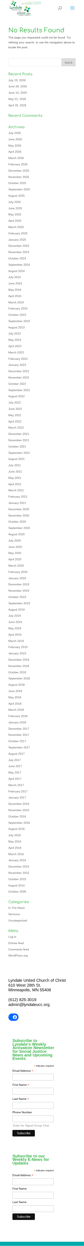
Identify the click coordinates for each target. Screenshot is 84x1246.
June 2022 (15, 408)
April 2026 (14, 151)
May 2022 (14, 415)
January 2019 (17, 653)
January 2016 (17, 860)
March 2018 (16, 709)
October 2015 (17, 879)
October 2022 (17, 383)
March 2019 (16, 641)
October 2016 (17, 816)
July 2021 (14, 465)
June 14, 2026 (17, 92)
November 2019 (18, 590)
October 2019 (17, 597)
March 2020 (16, 565)
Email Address (22, 1071)
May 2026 (14, 145)
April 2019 (14, 634)
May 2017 (14, 772)
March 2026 (16, 158)
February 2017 (18, 791)
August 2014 (16, 885)
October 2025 (17, 183)
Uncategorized (17, 920)
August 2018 (16, 684)
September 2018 (19, 678)
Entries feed (16, 943)
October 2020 (17, 521)
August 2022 (16, 396)
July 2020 (14, 540)
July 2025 (14, 202)
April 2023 (14, 346)
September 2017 (19, 747)
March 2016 (16, 854)
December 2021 (18, 433)
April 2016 (14, 847)
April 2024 (14, 296)
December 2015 (18, 866)
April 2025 (14, 220)
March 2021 (16, 490)
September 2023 (19, 321)
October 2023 (17, 314)
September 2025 (19, 189)
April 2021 (14, 484)
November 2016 (18, 810)
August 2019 (16, 609)
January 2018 (17, 722)
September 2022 (19, 390)
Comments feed (18, 949)
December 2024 (18, 245)
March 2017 (16, 785)
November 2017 (18, 734)
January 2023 (17, 364)
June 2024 (15, 283)
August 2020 (16, 534)
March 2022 (16, 427)
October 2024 (17, 258)
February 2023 (18, 358)
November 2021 (18, 440)
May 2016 (14, 841)
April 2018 (14, 703)
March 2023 (16, 352)
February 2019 (18, 647)
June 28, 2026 (17, 86)
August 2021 (16, 459)
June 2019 (15, 622)
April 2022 (14, 421)
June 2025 (15, 208)
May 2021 (14, 477)
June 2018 (15, 691)
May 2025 (14, 214)
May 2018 (14, 697)
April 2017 (14, 778)
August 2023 (16, 327)
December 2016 (18, 803)
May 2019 (14, 628)
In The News (16, 907)
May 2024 (14, 289)
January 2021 (17, 503)
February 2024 (18, 308)
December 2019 (18, 584)
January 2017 (17, 797)
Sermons (14, 914)
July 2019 (14, 615)
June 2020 (15, 546)
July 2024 (14, 277)
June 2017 (15, 766)
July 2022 (14, 402)
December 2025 (18, 170)
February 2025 (18, 233)
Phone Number (22, 1112)
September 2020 (19, 528)
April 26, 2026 (17, 105)
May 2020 (14, 553)
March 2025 (16, 227)
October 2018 (17, 672)
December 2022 (18, 371)
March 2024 (16, 302)
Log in (12, 936)
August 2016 (16, 828)
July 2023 (14, 333)
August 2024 (16, 271)
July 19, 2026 (17, 80)
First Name (20, 1085)
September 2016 (19, 822)
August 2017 (16, 753)
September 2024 (19, 264)
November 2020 (18, 515)
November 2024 (18, 252)
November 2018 (18, 666)
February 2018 (18, 716)
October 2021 (17, 446)
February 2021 (18, 496)
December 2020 (18, 509)
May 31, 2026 (17, 99)
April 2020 (14, 559)
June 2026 (15, 139)
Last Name (20, 1099)
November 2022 (18, 377)
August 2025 (16, 195)
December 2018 (18, 659)
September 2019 (19, 603)
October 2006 (17, 891)
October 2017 (17, 741)
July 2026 (14, 133)
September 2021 (19, 452)
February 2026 (18, 164)
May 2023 (14, 339)
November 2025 (18, 177)
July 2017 (14, 760)
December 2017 (18, 728)
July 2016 (14, 835)
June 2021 (15, 471)
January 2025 (17, 239)
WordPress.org (18, 955)
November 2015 (18, 872)
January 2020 (17, 578)
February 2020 (18, 572)
